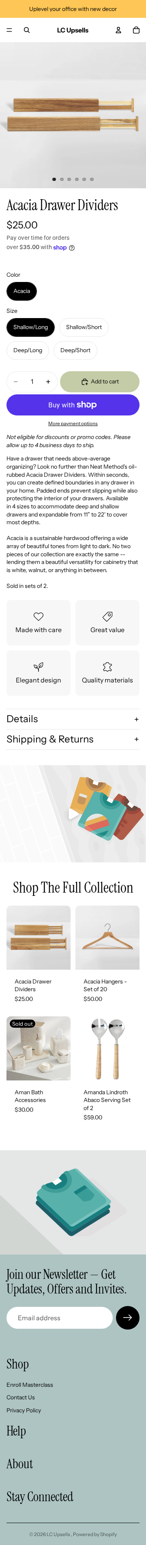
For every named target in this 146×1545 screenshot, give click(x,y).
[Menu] (9, 30)
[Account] (118, 30)
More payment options (73, 423)
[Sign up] (128, 1318)
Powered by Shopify (95, 1534)
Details (22, 719)
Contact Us (20, 1397)
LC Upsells (59, 1534)
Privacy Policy (23, 1410)
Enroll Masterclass (29, 1384)
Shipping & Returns (49, 739)
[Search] (27, 30)
